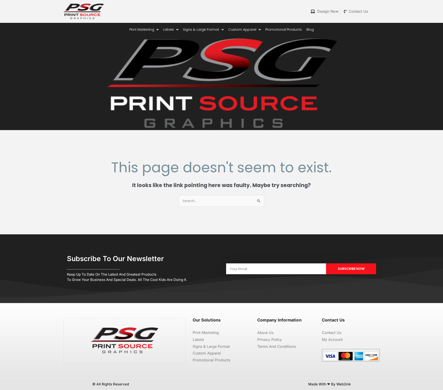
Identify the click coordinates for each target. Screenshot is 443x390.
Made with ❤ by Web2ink (329, 384)
